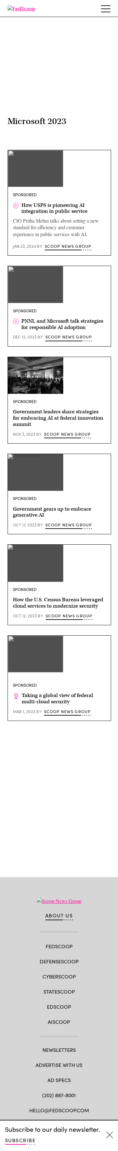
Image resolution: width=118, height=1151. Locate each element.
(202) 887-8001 (59, 1095)
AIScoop (59, 1021)
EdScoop (59, 1006)
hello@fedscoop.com (59, 1110)
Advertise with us (59, 1065)
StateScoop (59, 991)
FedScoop (59, 946)
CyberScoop (59, 976)
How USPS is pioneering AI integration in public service (54, 208)
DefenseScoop (59, 961)
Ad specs (59, 1080)
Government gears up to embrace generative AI (52, 512)
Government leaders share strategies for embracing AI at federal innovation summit (58, 418)
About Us (59, 915)
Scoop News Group (68, 246)
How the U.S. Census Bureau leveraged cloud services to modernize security (58, 603)
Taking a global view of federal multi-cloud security (57, 698)
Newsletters (59, 1049)
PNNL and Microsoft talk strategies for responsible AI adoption (62, 324)
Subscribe (20, 1140)
